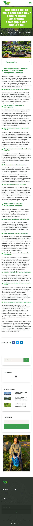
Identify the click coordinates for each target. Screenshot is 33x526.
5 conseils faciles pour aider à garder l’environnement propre (21, 399)
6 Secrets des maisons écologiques (21, 393)
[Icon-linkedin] (21, 523)
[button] (30, 3)
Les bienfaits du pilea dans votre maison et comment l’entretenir (20, 405)
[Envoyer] (16, 426)
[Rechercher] (26, 360)
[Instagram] (18, 523)
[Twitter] (11, 523)
